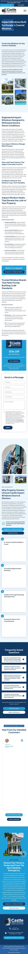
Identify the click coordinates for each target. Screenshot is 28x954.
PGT (6, 307)
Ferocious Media (14, 949)
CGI (6, 323)
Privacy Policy (20, 420)
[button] (25, 10)
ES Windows (8, 315)
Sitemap (18, 952)
